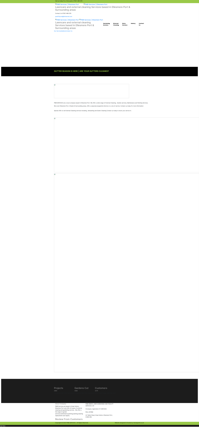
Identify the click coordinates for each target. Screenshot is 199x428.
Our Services (57, 31)
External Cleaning (116, 24)
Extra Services (124, 24)
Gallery (133, 23)
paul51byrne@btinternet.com (63, 16)
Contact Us (141, 24)
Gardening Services (106, 24)
